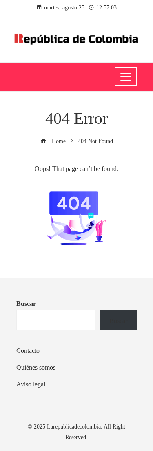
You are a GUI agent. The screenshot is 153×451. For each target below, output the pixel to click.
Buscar (26, 303)
